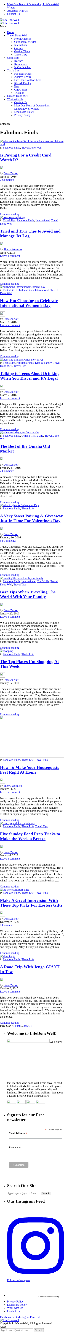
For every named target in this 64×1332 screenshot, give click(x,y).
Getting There (22, 51)
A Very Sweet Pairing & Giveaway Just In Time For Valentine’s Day (31, 518)
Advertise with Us (17, 10)
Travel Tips (20, 54)
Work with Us (15, 99)
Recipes (18, 60)
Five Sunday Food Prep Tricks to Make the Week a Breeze (30, 836)
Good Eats (13, 57)
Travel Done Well (17, 35)
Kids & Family (22, 83)
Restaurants (20, 64)
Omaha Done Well (17, 95)
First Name (15, 1147)
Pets (16, 86)
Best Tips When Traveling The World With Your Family (28, 594)
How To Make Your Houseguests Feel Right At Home (29, 769)
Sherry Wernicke (13, 249)
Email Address (18, 1133)
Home (10, 32)
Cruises (18, 48)
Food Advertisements (47, 1297)
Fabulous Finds (22, 73)
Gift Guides (20, 89)
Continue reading (9, 214)
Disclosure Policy (24, 111)
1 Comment (6, 925)
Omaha (26, 435)
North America (22, 38)
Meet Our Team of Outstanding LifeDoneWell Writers (31, 107)
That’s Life (13, 70)
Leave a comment (10, 255)
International (21, 45)
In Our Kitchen (22, 67)
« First (16, 1025)
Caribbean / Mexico (25, 41)
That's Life (9, 290)
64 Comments (8, 540)
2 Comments (7, 179)
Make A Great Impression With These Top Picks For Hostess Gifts (31, 902)
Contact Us (13, 13)
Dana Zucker (11, 173)
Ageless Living (22, 76)
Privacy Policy (22, 115)
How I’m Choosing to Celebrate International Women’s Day (29, 303)
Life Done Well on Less (27, 80)
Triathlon (19, 92)
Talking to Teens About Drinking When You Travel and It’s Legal (30, 376)
